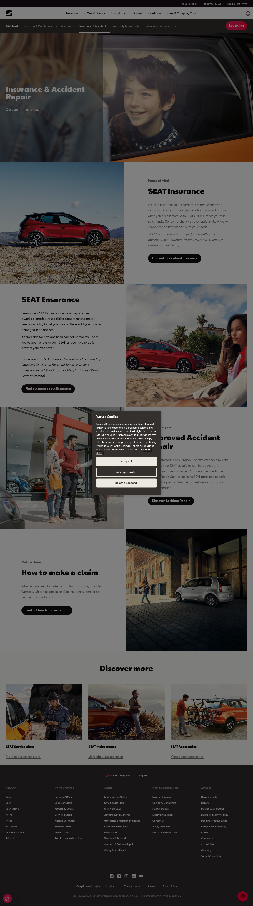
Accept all (126, 461)
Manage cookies (126, 472)
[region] (126, 453)
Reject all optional (126, 483)
